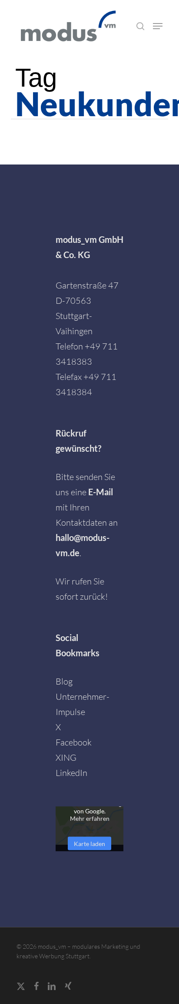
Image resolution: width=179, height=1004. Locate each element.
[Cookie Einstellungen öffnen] (16, 992)
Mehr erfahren (89, 818)
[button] (157, 26)
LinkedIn (71, 772)
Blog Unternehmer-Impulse (82, 696)
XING (66, 757)
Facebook (74, 742)
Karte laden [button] (89, 843)
